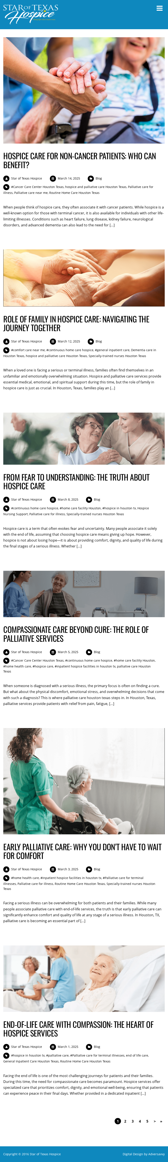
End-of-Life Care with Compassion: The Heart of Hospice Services (78, 1028)
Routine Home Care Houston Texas (74, 193)
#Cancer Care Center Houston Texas (37, 187)
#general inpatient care (112, 350)
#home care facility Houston (80, 508)
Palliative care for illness (47, 514)
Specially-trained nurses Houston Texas (117, 356)
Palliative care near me (31, 193)
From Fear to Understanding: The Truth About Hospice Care (76, 481)
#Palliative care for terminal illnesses (97, 1055)
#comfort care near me (28, 350)
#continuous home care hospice (69, 350)
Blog (99, 178)
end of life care (137, 1055)
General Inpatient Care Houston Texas (31, 1061)
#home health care (17, 666)
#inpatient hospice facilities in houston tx (85, 666)
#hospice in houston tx (119, 508)
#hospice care (43, 666)
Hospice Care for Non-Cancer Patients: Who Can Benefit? (79, 160)
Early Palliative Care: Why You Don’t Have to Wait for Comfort (82, 851)
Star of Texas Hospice (26, 178)
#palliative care (57, 1055)
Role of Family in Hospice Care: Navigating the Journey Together (76, 323)
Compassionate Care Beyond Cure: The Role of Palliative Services (76, 633)
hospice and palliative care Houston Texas (95, 187)
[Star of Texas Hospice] (30, 21)
